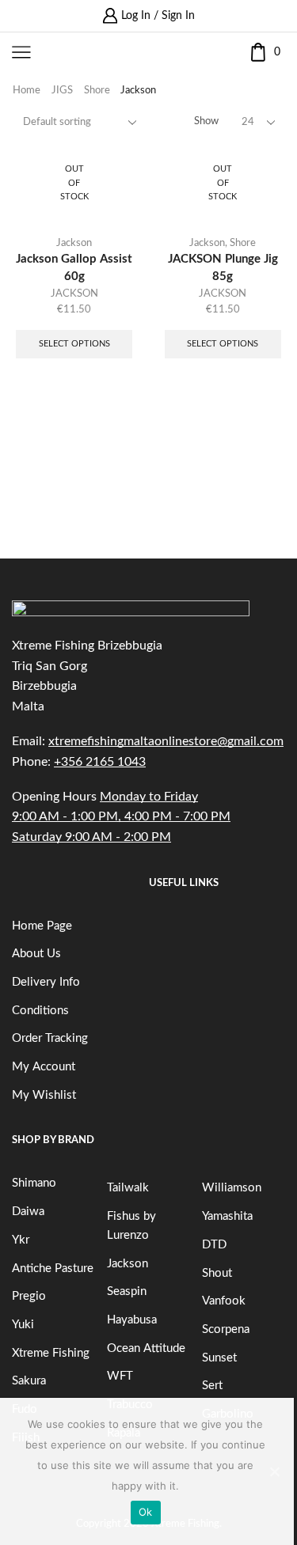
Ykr (20, 1240)
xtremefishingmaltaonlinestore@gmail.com (166, 741)
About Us (36, 954)
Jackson (74, 243)
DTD (214, 1245)
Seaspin (127, 1291)
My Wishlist (44, 1095)
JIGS (62, 90)
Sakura (29, 1381)
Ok (146, 1511)
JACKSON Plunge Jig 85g (223, 267)
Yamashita (227, 1216)
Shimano (34, 1183)
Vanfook (224, 1301)
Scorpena (225, 1329)
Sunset (219, 1358)
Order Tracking (50, 1038)
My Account (43, 1067)
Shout (217, 1273)
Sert (212, 1386)
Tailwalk (128, 1188)
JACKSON (74, 294)
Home (26, 90)
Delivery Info (46, 982)
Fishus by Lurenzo (131, 1225)
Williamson (231, 1188)
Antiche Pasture (52, 1268)
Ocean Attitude (146, 1348)
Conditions (40, 1011)
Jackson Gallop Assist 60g (74, 267)
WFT (120, 1376)
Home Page (42, 926)
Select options (74, 343)
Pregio (29, 1296)
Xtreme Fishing (50, 1353)
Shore (97, 90)
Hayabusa (132, 1320)
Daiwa (28, 1211)
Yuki (23, 1325)
